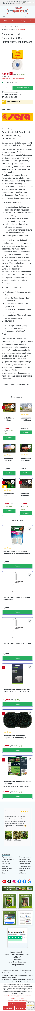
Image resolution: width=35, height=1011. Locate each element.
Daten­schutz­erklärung (17, 952)
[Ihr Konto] (26, 16)
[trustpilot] (17, 935)
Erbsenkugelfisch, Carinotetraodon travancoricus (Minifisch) (9, 495)
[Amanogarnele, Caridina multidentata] (26, 407)
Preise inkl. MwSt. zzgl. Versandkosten (13, 78)
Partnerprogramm (25, 857)
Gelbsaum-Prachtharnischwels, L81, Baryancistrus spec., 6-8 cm (26, 495)
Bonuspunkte (6, 864)
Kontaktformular (24, 868)
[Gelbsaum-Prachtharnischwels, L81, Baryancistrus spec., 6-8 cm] (26, 483)
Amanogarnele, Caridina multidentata (26, 419)
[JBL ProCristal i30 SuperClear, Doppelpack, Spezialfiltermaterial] (17, 536)
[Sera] (17, 117)
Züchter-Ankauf (24, 864)
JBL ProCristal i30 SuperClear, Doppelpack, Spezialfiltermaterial (16, 552)
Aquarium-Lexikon (8, 857)
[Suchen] (17, 16)
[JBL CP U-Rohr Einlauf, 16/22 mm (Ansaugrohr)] (17, 582)
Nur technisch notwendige (18, 1004)
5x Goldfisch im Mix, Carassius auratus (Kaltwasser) (9, 419)
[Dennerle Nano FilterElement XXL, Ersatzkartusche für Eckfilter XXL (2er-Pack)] (17, 674)
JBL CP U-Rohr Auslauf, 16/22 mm (17, 643)
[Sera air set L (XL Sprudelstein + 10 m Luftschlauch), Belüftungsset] (17, 60)
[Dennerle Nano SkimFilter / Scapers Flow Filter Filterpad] (17, 720)
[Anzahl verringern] (3, 88)
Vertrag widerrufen (17, 965)
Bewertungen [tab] (9, 384)
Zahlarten (5, 870)
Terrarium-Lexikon (8, 859)
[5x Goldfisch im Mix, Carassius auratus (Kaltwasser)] (9, 407)
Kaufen (9, 438)
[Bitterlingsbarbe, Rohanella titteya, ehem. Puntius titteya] (26, 448)
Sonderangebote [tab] (16, 397)
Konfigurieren (8, 1008)
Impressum (17, 959)
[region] (17, 60)
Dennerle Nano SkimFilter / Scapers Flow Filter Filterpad (14, 737)
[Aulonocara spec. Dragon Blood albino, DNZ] (9, 448)
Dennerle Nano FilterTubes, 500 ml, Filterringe (17, 783)
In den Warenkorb (23, 88)
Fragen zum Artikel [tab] (22, 384)
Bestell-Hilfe (6, 861)
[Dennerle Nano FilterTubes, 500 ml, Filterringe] (17, 766)
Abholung (22, 873)
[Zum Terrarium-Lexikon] (25, 901)
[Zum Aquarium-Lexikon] (9, 901)
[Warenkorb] (31, 16)
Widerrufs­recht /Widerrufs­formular (17, 954)
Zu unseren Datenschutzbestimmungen (18, 1000)
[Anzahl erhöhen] (10, 88)
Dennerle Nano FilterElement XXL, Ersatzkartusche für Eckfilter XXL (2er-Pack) (17, 690)
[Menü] (4, 16)
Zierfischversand (24, 859)
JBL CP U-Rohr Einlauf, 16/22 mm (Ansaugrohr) (16, 598)
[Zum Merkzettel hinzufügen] (13, 406)
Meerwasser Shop (25, 861)
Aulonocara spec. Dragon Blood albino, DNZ (9, 459)
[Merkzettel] (22, 16)
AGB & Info (17, 957)
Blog (3, 873)
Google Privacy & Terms (17, 998)
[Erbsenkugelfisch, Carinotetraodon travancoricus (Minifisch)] (9, 483)
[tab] (17, 129)
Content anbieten (25, 866)
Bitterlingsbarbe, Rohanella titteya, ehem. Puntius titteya (26, 459)
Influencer (22, 870)
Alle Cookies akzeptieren (24, 1008)
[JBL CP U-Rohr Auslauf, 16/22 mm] (17, 628)
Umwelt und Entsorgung (17, 962)
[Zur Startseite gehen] (17, 10)
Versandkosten (7, 868)
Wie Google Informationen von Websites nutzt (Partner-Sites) (17, 995)
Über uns (5, 866)
